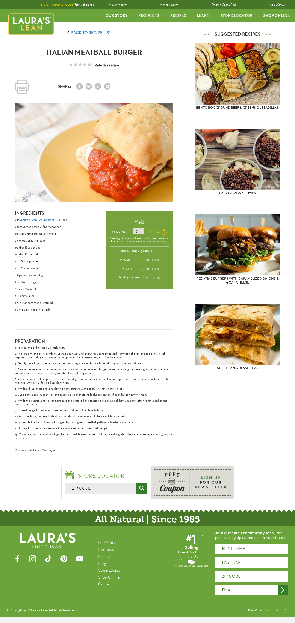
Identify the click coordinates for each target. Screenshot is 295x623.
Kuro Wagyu (276, 5)
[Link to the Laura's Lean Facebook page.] (79, 86)
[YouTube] (79, 558)
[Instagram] (32, 558)
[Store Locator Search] (142, 488)
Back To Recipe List (91, 32)
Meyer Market (118, 5)
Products (148, 15)
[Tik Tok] (48, 558)
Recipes (104, 556)
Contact (105, 584)
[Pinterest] (63, 558)
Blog (102, 563)
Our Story (116, 15)
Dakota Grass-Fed (224, 5)
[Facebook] (17, 558)
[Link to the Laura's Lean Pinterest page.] (98, 86)
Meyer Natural (169, 5)
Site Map (282, 609)
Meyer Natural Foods (57, 4)
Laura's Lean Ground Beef (37, 220)
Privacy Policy (257, 609)
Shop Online (276, 15)
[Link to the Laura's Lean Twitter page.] (89, 86)
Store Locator (236, 15)
